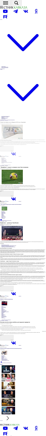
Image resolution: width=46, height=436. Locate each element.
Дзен (1, 156)
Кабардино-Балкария (4, 310)
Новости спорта (3, 213)
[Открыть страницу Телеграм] (16, 13)
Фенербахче (3, 215)
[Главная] (13, 8)
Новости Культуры (4, 307)
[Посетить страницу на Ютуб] (5, 13)
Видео (1, 377)
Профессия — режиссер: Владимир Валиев (6, 299)
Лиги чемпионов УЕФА (17, 186)
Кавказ (2, 313)
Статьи (2, 306)
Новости (4, 156)
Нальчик (23, 341)
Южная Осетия (3, 309)
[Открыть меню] (5, 3)
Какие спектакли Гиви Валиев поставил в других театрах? (8, 246)
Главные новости (4, 66)
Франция (3, 214)
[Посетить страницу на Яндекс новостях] (36, 13)
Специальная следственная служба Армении (7, 162)
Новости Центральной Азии (5, 67)
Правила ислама (3, 118)
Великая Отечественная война (5, 311)
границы (3, 315)
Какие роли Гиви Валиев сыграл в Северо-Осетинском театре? (9, 245)
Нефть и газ (3, 117)
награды (3, 317)
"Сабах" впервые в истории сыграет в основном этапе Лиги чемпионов (10, 204)
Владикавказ (3, 312)
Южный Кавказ (3, 314)
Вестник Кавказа (2, 120)
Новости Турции (3, 212)
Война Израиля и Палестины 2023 (6, 116)
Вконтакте (20, 156)
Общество (3, 159)
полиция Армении (4, 160)
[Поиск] (16, 3)
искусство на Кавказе (4, 316)
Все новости (6, 120)
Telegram (7, 156)
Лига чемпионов (3, 216)
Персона (3, 308)
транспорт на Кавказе (4, 373)
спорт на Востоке (4, 217)
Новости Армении (4, 158)
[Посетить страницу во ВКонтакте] (26, 13)
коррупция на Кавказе (4, 161)
